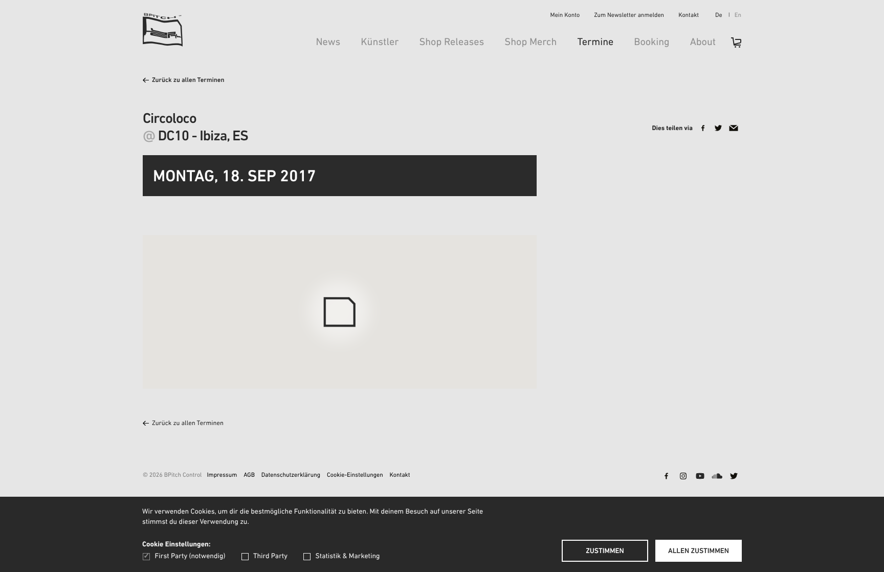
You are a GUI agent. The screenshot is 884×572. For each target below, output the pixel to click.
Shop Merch (530, 42)
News (328, 42)
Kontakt (688, 16)
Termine (595, 42)
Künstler (380, 42)
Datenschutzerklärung (290, 475)
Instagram (683, 476)
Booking (651, 42)
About (703, 42)
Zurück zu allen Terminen (188, 80)
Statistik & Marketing (347, 556)
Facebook (666, 476)
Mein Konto (565, 16)
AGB (249, 475)
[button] (391, 363)
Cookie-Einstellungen (355, 475)
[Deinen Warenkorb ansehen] (731, 45)
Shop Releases (451, 42)
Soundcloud (716, 476)
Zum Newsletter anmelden (629, 16)
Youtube (700, 476)
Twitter (733, 476)
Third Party (270, 556)
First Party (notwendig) (190, 556)
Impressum (222, 475)
